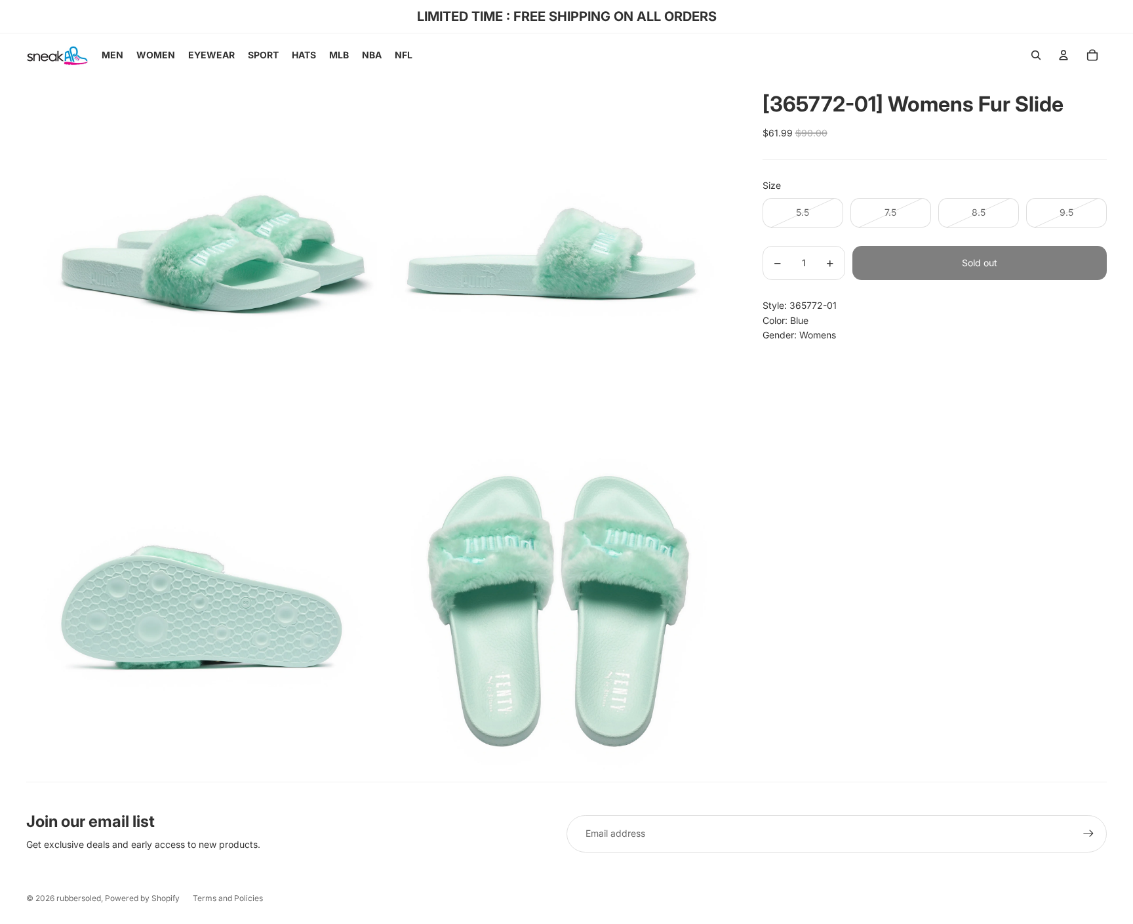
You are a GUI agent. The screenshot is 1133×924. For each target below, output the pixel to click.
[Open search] (1036, 55)
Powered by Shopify (142, 898)
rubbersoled (78, 898)
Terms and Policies (228, 898)
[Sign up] (1088, 833)
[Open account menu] (1063, 55)
